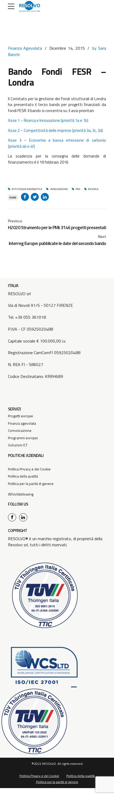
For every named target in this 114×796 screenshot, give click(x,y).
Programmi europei (23, 438)
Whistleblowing (20, 494)
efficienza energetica (27, 189)
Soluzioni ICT (18, 445)
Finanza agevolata (22, 423)
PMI (78, 189)
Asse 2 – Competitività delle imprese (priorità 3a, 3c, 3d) (55, 130)
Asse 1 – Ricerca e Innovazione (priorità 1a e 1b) (48, 120)
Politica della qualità (23, 476)
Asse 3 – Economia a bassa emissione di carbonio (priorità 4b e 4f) (57, 143)
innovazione (59, 189)
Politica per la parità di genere (31, 483)
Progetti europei (20, 416)
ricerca (93, 189)
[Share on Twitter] (35, 197)
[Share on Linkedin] (45, 197)
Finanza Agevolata (25, 48)
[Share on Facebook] (25, 197)
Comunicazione (20, 430)
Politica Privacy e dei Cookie (29, 469)
